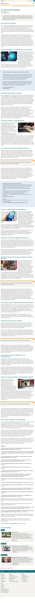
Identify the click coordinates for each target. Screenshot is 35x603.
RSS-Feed (2, 587)
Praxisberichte (11, 575)
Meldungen (3, 575)
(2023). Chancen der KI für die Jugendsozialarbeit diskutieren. (17, 491)
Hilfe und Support (25, 579)
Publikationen (3, 578)
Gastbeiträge (3, 581)
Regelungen (11, 579)
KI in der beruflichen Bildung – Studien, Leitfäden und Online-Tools (15, 202)
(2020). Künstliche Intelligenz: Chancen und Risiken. (15, 482)
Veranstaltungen (24, 581)
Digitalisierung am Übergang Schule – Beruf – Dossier (26, 6)
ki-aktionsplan (5, 88)
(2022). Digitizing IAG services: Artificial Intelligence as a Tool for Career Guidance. (17, 484)
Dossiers (16, 6)
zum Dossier (15, 540)
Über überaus (24, 575)
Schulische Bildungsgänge (13, 581)
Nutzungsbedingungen (5, 590)
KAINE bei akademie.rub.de (8, 196)
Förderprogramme (12, 578)
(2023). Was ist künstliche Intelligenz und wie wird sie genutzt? (17, 478)
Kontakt (2, 586)
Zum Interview (15, 564)
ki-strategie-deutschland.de (8, 87)
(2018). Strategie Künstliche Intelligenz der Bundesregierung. (16, 463)
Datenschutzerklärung (5, 589)
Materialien (24, 578)
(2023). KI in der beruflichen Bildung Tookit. (11, 523)
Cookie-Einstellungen (4, 592)
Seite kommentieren (5, 568)
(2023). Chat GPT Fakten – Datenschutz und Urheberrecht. (16, 467)
